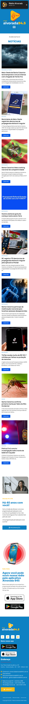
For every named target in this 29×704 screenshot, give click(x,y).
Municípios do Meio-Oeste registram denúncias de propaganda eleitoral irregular (13, 121)
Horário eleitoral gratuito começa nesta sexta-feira (12, 215)
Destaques (5, 165)
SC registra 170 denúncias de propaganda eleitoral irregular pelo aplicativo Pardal (13, 260)
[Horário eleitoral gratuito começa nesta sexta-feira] (14, 198)
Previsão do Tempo (7, 70)
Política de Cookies (15, 697)
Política (4, 116)
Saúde (3, 399)
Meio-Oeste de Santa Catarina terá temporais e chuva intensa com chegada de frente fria (14, 74)
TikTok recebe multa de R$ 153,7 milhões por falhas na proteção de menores (14, 357)
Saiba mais (6, 87)
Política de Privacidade (7, 697)
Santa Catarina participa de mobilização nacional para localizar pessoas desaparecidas (14, 309)
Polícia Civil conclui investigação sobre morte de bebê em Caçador (13, 450)
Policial (4, 446)
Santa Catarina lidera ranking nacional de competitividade (13, 168)
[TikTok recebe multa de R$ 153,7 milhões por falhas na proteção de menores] (14, 339)
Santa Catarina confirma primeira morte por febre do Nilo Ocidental (14, 404)
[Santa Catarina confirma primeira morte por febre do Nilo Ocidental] (14, 386)
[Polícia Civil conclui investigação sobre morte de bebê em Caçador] (14, 432)
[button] (14, 27)
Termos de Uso (23, 697)
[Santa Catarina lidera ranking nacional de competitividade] (14, 151)
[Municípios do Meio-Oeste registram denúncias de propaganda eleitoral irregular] (14, 103)
